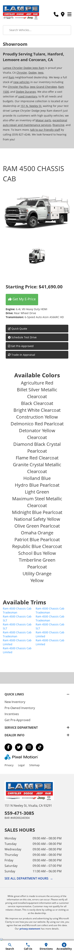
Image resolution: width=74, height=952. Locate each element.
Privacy (9, 765)
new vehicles (21, 82)
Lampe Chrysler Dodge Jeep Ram (23, 68)
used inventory (27, 96)
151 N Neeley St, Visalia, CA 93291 (28, 805)
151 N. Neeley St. (31, 106)
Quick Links (14, 694)
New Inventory (15, 702)
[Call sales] (56, 14)
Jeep (40, 72)
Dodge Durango (26, 91)
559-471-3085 (19, 813)
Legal (21, 765)
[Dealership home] (21, 11)
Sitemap (34, 765)
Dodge (32, 72)
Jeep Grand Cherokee (43, 87)
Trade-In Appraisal (23, 355)
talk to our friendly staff (45, 130)
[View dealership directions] (62, 14)
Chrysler (22, 72)
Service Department (21, 727)
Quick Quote (19, 328)
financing (58, 125)
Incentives (12, 714)
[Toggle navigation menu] (69, 14)
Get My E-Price (24, 299)
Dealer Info (14, 735)
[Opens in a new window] (8, 747)
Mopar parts (43, 120)
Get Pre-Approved (22, 346)
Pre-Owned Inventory (20, 708)
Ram (11, 77)
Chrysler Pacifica (18, 87)
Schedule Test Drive (24, 337)
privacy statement (30, 928)
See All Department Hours (29, 878)
